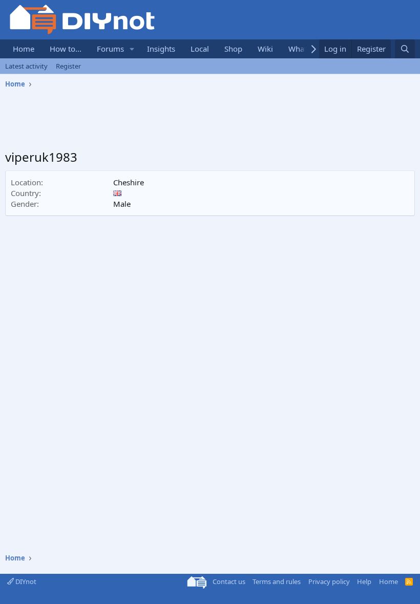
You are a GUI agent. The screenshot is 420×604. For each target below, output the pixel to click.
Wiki (265, 49)
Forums (110, 49)
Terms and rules (277, 581)
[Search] (405, 48)
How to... (65, 49)
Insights (161, 49)
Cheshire (128, 182)
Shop (233, 49)
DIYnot (25, 581)
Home (23, 49)
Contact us (229, 581)
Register (68, 66)
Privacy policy (329, 581)
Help (364, 581)
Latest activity (26, 66)
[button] (132, 48)
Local (200, 49)
